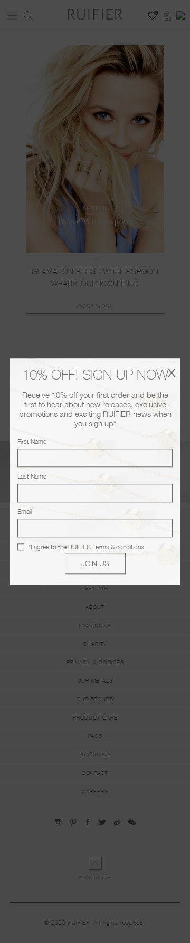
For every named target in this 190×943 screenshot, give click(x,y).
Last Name (31, 477)
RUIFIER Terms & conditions (106, 547)
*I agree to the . (87, 547)
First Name (31, 441)
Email (24, 512)
